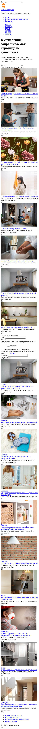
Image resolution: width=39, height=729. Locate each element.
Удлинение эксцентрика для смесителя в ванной (19, 422)
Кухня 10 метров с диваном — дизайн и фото (17, 327)
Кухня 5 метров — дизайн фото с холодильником (19, 670)
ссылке (11, 353)
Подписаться (6, 358)
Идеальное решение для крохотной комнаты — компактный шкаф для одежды (18, 528)
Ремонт (8, 33)
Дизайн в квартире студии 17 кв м (13, 229)
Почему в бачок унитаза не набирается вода (17, 261)
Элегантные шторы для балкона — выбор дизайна (19, 196)
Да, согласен (12, 346)
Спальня (8, 35)
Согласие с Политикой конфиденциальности (18, 342)
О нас (7, 17)
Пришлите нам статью (13, 715)
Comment (4, 355)
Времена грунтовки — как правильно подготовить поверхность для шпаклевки (16, 634)
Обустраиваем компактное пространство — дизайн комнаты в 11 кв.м (17, 387)
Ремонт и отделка (7, 10)
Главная (8, 25)
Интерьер (8, 27)
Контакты (8, 21)
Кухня (7, 29)
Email (3, 339)
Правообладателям (12, 717)
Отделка (8, 31)
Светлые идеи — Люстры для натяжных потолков (19, 563)
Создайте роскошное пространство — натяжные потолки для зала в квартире (19, 705)
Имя (3, 337)
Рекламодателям (11, 721)
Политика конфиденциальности (17, 19)
